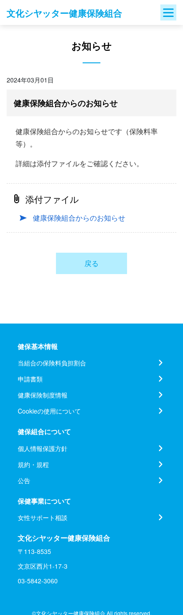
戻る (91, 263)
